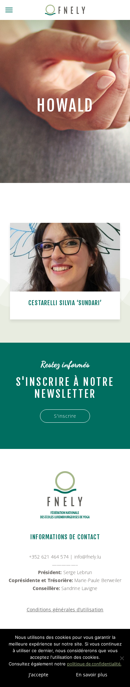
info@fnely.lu (87, 557)
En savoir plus (91, 674)
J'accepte (38, 674)
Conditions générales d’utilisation (65, 609)
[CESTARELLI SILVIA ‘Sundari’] (65, 257)
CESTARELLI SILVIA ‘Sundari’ (65, 302)
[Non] (121, 658)
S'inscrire (65, 416)
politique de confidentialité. (94, 664)
